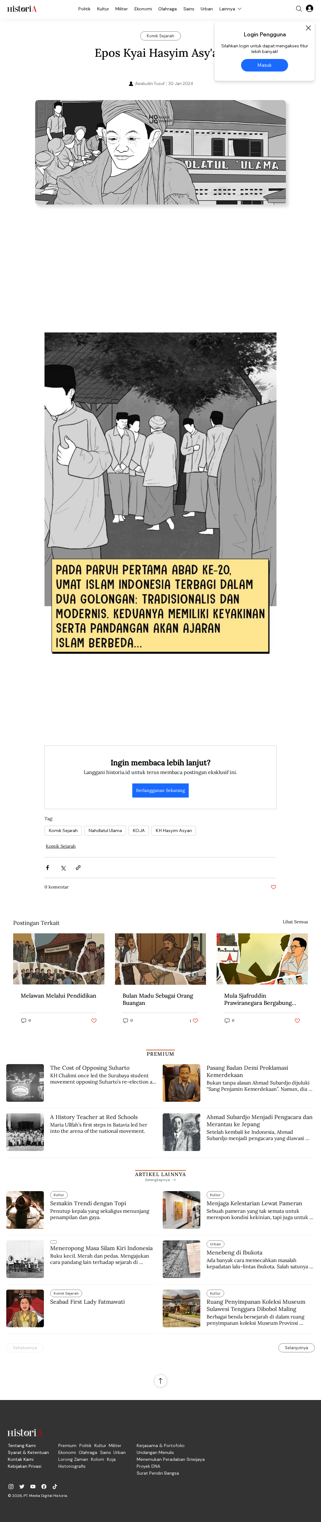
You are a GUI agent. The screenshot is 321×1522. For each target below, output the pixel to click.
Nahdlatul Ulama (105, 830)
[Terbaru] (53, 1242)
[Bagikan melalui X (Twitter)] (63, 868)
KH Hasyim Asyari (173, 830)
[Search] (299, 9)
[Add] (160, 152)
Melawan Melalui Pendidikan (58, 995)
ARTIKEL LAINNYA (160, 1174)
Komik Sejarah (63, 830)
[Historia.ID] (22, 9)
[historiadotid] (11, 1486)
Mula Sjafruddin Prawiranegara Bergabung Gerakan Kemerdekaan (258, 999)
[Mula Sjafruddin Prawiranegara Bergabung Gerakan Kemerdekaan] (262, 958)
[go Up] (160, 1380)
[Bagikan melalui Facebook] (47, 868)
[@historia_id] (22, 1486)
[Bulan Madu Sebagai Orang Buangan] (160, 959)
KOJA (139, 830)
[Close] (308, 27)
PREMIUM (161, 1054)
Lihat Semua (295, 922)
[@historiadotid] (33, 1486)
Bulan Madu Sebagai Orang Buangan (158, 999)
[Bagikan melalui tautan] (78, 868)
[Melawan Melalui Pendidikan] (58, 958)
